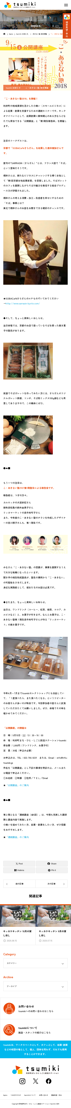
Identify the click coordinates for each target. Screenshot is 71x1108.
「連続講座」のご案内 (17, 837)
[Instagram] (22, 1081)
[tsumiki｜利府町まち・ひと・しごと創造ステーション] (19, 5)
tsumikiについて (30, 1095)
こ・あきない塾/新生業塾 (36, 87)
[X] (35, 1081)
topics (5, 1095)
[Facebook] (48, 1081)
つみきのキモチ (16, 1095)
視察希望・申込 (56, 1095)
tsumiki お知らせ (13, 87)
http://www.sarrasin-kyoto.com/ (23, 303)
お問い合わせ (43, 1095)
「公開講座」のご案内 (17, 785)
